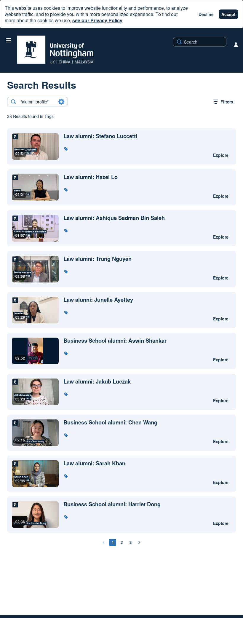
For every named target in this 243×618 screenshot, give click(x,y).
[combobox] (37, 102)
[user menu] (236, 44)
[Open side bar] (8, 40)
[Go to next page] (139, 542)
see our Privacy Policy (97, 20)
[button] (65, 148)
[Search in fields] (61, 101)
